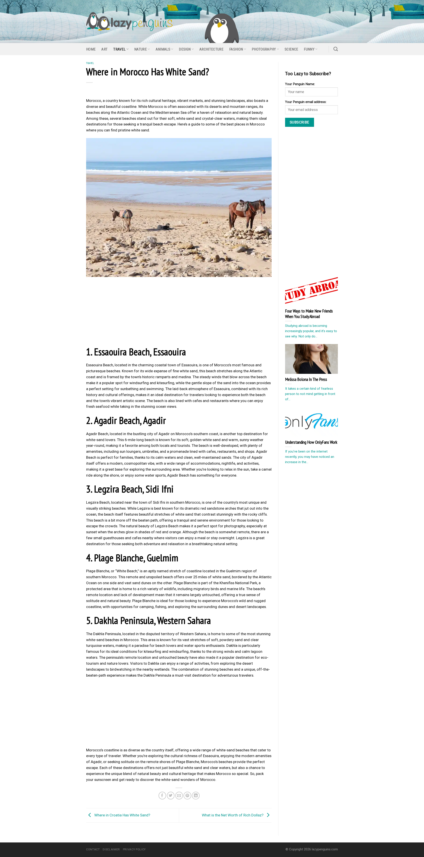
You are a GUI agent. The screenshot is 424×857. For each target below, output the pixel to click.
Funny (309, 49)
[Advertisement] (179, 313)
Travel (119, 49)
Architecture (211, 49)
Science (291, 49)
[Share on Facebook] (162, 795)
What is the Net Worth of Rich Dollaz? (233, 815)
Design (185, 49)
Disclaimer (111, 849)
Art (104, 49)
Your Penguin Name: (300, 84)
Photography (264, 49)
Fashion (236, 49)
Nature (140, 49)
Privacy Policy (134, 849)
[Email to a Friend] (179, 795)
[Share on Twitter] (171, 795)
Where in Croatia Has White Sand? (121, 815)
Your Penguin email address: (305, 102)
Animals (163, 49)
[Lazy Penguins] (129, 21)
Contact (93, 849)
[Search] (335, 49)
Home (91, 49)
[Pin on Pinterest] (187, 795)
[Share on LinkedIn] (196, 795)
